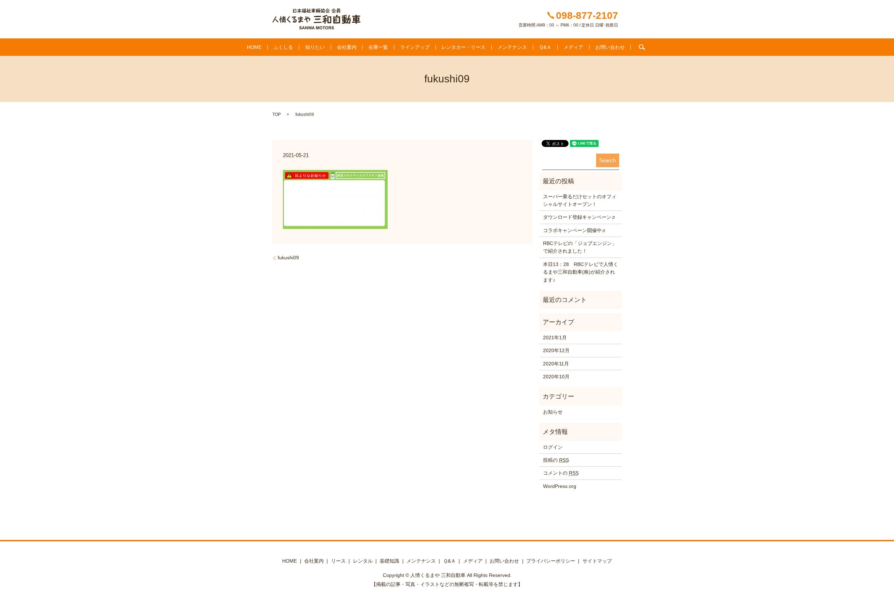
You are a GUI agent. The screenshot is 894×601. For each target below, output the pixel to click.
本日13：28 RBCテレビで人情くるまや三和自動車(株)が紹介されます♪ (580, 272)
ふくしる (283, 47)
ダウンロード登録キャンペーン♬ (579, 217)
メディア (573, 47)
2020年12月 (556, 350)
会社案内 (347, 47)
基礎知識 (389, 561)
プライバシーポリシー (550, 561)
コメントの (561, 473)
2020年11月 (556, 363)
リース (338, 561)
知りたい (315, 47)
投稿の (556, 460)
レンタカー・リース (463, 47)
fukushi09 (288, 257)
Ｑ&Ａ (545, 47)
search (642, 47)
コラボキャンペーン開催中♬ (575, 230)
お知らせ (553, 412)
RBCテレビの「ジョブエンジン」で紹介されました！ (580, 247)
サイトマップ (597, 561)
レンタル (363, 561)
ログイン (553, 447)
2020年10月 (556, 376)
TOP (276, 114)
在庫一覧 (378, 47)
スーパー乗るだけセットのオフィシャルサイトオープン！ (579, 200)
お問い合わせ (610, 47)
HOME (254, 47)
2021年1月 (555, 337)
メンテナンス (512, 47)
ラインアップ (415, 47)
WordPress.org (559, 486)
